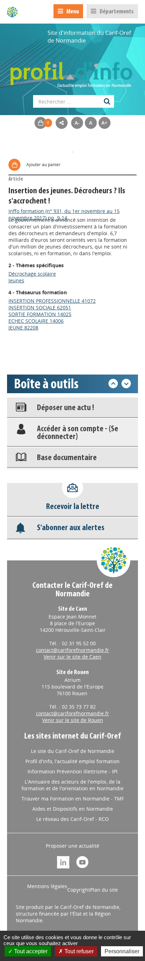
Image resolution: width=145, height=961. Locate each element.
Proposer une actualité (72, 845)
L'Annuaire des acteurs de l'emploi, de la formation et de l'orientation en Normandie (72, 785)
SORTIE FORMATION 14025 (39, 314)
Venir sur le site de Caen (72, 656)
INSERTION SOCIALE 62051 (39, 307)
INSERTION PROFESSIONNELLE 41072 (52, 300)
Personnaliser (122, 951)
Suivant (126, 383)
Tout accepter (30, 951)
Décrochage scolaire (32, 273)
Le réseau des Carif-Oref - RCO (72, 819)
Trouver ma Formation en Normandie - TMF (72, 798)
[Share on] (62, 123)
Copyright (78, 889)
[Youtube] (82, 861)
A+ (104, 122)
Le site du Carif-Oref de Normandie (72, 751)
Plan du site (104, 889)
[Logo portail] (72, 71)
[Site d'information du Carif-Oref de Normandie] (12, 12)
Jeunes (16, 280)
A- (77, 122)
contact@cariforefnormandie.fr (72, 650)
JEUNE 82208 (23, 327)
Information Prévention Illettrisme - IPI (72, 771)
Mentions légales (47, 886)
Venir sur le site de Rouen (72, 720)
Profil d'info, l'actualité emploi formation (72, 761)
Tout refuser (78, 951)
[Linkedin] (63, 861)
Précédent (113, 383)
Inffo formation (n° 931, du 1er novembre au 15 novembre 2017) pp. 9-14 (64, 214)
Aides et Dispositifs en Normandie (72, 808)
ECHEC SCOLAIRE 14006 (36, 321)
